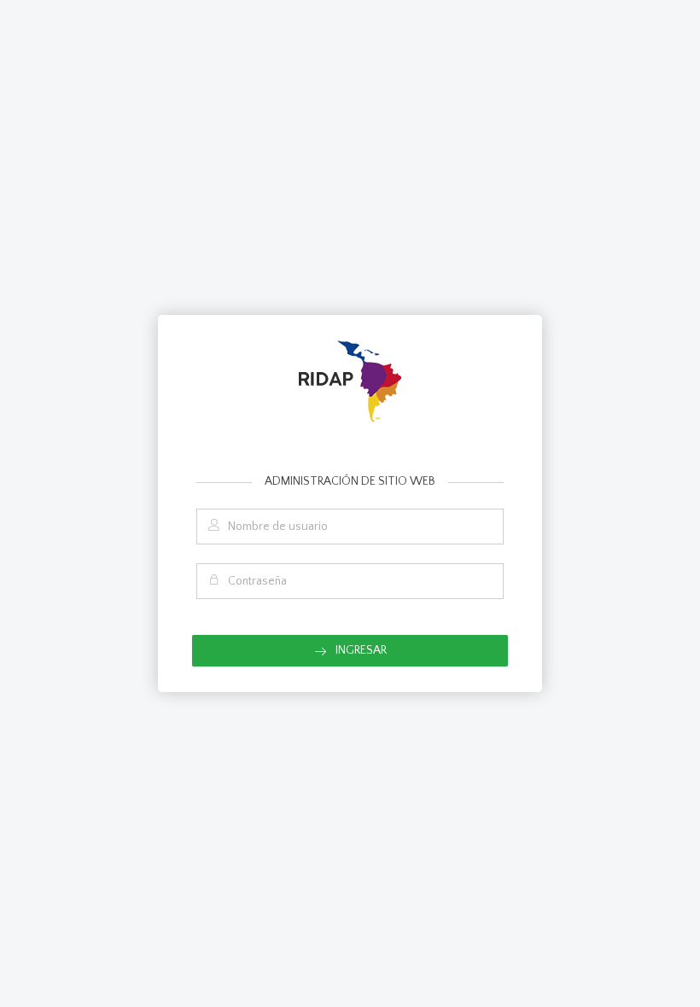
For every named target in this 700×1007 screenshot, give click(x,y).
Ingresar (360, 650)
